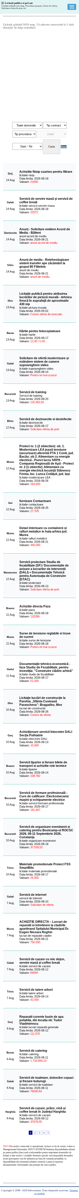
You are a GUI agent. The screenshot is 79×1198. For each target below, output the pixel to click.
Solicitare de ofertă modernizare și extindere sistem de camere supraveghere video (44, 361)
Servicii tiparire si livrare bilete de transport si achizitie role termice (43, 764)
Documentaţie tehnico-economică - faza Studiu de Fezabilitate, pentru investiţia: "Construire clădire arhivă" (46, 667)
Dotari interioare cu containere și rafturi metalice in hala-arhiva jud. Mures (43, 531)
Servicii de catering (33, 1050)
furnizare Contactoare (35, 501)
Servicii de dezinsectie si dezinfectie (45, 419)
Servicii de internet (32, 894)
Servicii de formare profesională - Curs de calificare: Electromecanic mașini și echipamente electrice (44, 796)
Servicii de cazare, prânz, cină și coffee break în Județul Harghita (42, 1110)
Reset (63, 147)
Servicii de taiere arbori (36, 989)
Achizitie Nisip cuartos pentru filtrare (45, 171)
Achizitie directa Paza (34, 606)
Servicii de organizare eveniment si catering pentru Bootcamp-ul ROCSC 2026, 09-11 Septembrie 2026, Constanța (46, 832)
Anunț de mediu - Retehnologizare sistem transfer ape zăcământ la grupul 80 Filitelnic (44, 263)
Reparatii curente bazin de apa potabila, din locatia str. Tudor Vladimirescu (41, 1020)
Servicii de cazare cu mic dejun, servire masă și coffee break (42, 961)
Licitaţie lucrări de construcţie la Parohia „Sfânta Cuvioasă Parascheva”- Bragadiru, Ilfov (42, 701)
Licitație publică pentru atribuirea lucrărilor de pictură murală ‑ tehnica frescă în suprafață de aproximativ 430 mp (45, 299)
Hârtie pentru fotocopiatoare (39, 331)
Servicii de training (32, 392)
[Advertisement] (39, 75)
